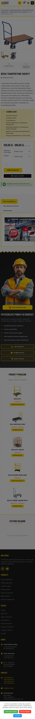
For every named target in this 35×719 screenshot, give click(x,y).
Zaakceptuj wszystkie (11, 711)
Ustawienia (17, 715)
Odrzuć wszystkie (25, 711)
